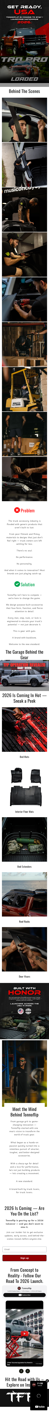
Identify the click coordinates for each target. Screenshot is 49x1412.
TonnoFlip (26, 1288)
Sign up (24, 1258)
